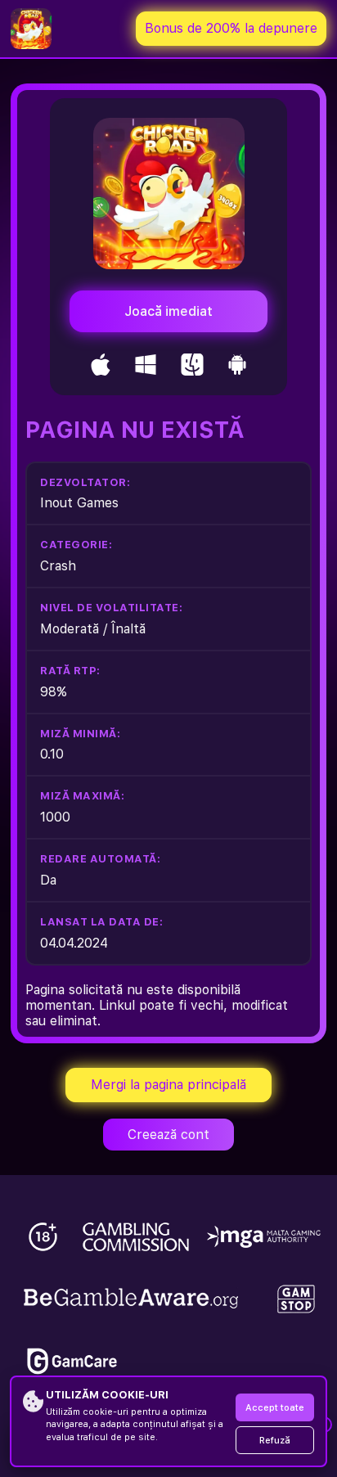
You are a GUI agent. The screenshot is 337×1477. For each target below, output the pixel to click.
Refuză (274, 1440)
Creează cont (168, 1134)
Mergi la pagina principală (168, 1084)
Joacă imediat (168, 311)
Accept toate (274, 1408)
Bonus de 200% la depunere (231, 28)
